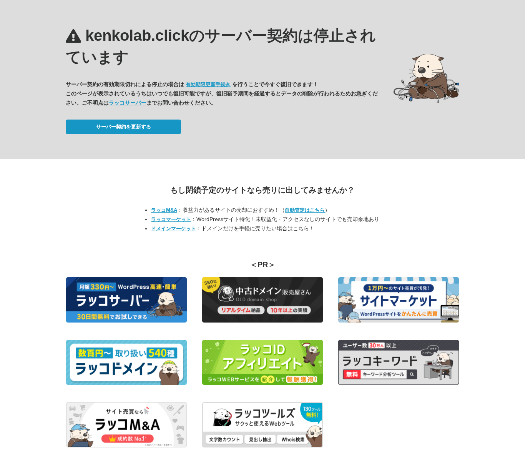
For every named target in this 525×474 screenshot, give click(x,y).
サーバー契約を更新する (123, 127)
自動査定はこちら (305, 210)
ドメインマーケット (173, 228)
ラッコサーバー (127, 103)
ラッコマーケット (171, 219)
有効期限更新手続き (208, 84)
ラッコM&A (164, 210)
